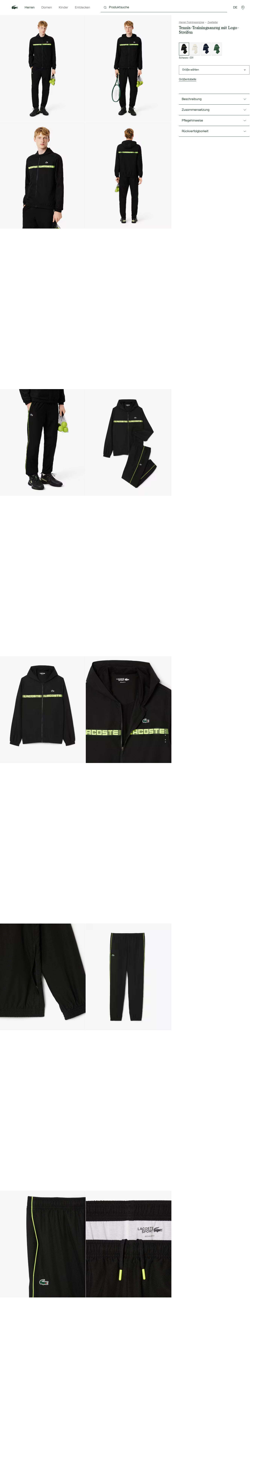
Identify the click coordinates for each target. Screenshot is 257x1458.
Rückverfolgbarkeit (195, 131)
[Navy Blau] (206, 49)
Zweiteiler (213, 22)
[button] (243, 7)
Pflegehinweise (192, 120)
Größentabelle (187, 79)
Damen (46, 7)
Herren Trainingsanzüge (191, 22)
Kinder (63, 7)
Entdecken (82, 7)
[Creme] (195, 49)
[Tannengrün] (217, 49)
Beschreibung (191, 99)
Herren (30, 7)
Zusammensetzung (195, 109)
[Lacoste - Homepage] (14, 7)
